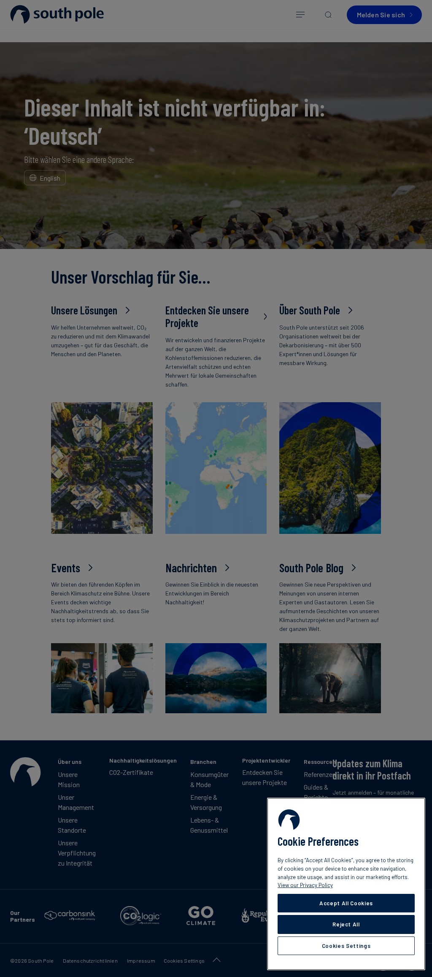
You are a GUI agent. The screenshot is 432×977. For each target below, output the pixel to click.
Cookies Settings (346, 945)
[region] (346, 884)
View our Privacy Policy (305, 885)
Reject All (346, 924)
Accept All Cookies (346, 903)
